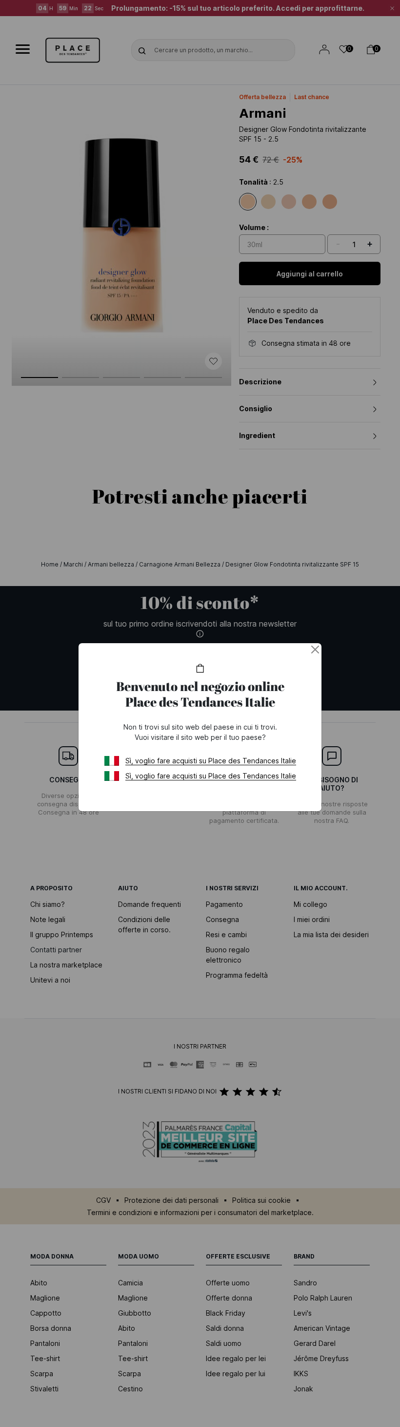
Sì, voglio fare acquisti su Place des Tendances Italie (210, 760)
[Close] (315, 649)
